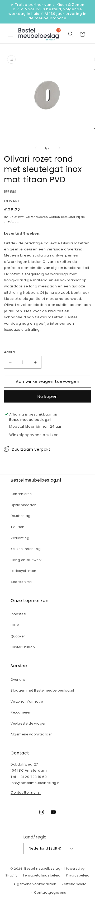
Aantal (10, 352)
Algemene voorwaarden (32, 734)
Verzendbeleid (74, 884)
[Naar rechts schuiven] (59, 148)
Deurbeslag (21, 516)
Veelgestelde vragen (28, 723)
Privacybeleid (78, 875)
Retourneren (21, 712)
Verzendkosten (37, 217)
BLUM (15, 625)
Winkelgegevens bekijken (34, 434)
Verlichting (20, 538)
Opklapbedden (23, 505)
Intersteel (18, 614)
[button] (10, 34)
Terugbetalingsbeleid (42, 875)
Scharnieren (21, 494)
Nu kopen (47, 396)
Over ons (18, 679)
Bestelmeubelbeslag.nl (44, 868)
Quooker (18, 636)
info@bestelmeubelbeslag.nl (36, 783)
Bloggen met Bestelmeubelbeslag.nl (42, 690)
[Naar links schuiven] (36, 148)
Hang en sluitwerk (26, 560)
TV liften (17, 527)
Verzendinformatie (27, 701)
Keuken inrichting (26, 549)
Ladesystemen (23, 570)
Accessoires (21, 582)
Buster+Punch (23, 647)
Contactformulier (26, 792)
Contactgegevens (50, 892)
